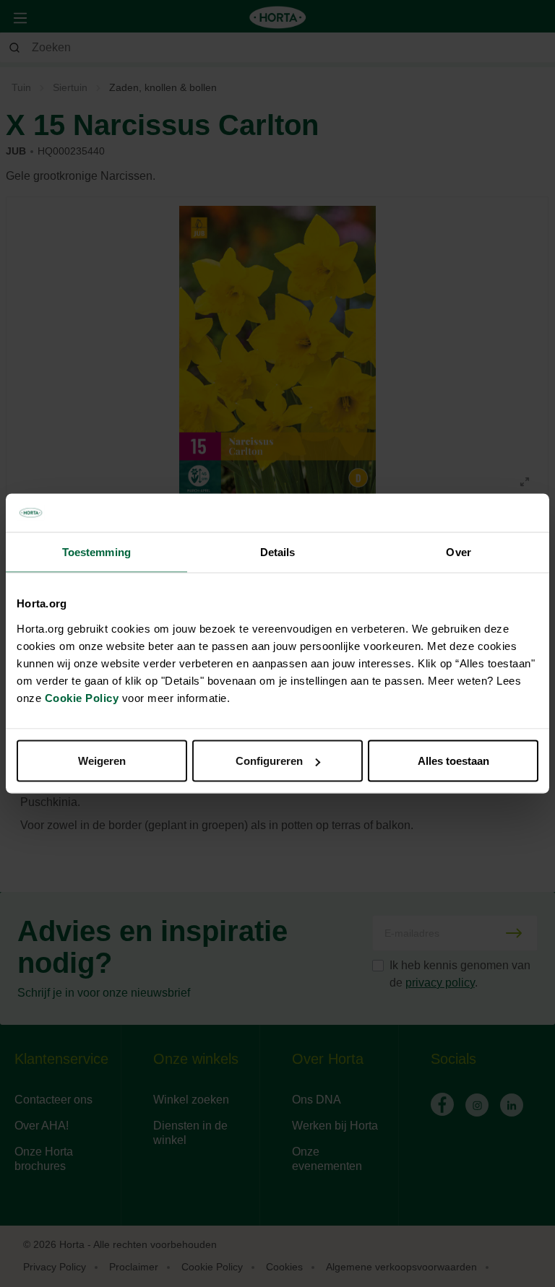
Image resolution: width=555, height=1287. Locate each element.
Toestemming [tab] (96, 551)
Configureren (269, 761)
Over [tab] (458, 551)
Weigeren (102, 761)
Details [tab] (278, 551)
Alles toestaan (453, 761)
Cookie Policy (82, 698)
